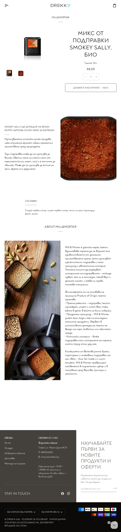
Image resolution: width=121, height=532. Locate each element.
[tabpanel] (60, 212)
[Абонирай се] (113, 488)
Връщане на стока (16, 525)
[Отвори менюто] (9, 5)
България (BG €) (50, 512)
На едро (9, 448)
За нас (8, 442)
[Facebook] (62, 493)
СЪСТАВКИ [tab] (31, 201)
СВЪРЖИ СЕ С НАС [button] (48, 438)
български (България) (19, 512)
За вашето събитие (15, 453)
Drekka (11, 519)
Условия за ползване (35, 519)
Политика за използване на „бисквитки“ (29, 522)
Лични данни (57, 519)
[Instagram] (68, 493)
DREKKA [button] (9, 438)
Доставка (10, 458)
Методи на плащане (15, 463)
